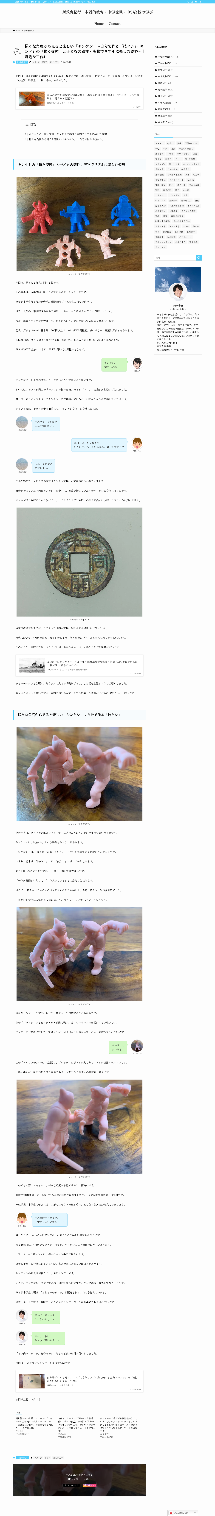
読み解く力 (186, 200)
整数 (157, 190)
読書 (187, 174)
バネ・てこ (160, 195)
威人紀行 (165, 122)
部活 (195, 153)
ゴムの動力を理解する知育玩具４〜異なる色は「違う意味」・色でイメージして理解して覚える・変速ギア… (93, 96)
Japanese (180, 1512)
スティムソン (185, 236)
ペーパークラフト (191, 164)
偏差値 (196, 174)
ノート (178, 158)
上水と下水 (160, 226)
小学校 (170, 153)
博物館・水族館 (174, 174)
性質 (185, 195)
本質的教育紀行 (168, 56)
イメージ (36, 62)
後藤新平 (159, 236)
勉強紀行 (165, 69)
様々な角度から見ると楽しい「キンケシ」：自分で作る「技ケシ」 (67, 139)
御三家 (196, 226)
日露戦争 (173, 210)
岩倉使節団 (160, 210)
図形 (171, 184)
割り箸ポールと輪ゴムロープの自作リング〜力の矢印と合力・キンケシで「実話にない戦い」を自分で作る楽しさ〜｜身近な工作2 (34, 1423)
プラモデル (160, 164)
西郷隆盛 (167, 231)
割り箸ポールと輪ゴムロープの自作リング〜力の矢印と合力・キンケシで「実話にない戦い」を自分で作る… (92, 1379)
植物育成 (185, 169)
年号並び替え (177, 216)
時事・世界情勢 (162, 221)
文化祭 (158, 158)
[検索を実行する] (199, 258)
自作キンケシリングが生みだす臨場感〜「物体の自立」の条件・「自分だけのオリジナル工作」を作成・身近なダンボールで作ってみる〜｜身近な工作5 (76, 1424)
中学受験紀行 (168, 76)
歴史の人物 (160, 205)
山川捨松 (171, 236)
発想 (179, 143)
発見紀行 (165, 115)
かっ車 (186, 190)
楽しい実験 (190, 158)
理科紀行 (165, 89)
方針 (173, 148)
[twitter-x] (188, 1)
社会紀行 (165, 96)
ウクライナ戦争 (188, 210)
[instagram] (192, 1)
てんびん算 (194, 184)
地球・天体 (174, 195)
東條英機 (193, 241)
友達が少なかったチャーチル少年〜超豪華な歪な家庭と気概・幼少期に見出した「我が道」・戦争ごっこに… (92, 663)
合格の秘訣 (160, 179)
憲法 (157, 216)
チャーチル (160, 247)
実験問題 (173, 200)
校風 (165, 148)
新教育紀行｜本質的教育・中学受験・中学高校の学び (107, 12)
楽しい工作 (54, 62)
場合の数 (167, 190)
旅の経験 (159, 174)
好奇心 (44, 62)
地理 (165, 216)
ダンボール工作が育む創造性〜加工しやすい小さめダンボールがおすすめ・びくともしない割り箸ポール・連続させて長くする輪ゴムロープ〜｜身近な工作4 (118, 1424)
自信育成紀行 (167, 109)
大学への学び (183, 153)
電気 (177, 190)
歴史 (197, 200)
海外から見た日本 (181, 221)
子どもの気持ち (186, 148)
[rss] (196, 1)
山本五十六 (180, 241)
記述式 (190, 179)
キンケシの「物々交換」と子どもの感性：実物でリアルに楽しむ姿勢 (68, 134)
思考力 (168, 158)
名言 (157, 231)
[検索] (200, 1)
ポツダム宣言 (193, 205)
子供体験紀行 (22, 62)
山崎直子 (191, 231)
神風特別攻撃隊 (176, 205)
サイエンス (160, 200)
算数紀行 (165, 82)
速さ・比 (181, 184)
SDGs (186, 226)
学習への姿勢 (191, 143)
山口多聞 (179, 231)
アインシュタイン (163, 241)
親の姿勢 (159, 153)
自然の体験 (172, 169)
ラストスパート (176, 179)
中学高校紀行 (168, 102)
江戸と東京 (174, 226)
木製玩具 (159, 169)
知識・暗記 (160, 184)
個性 (157, 148)
